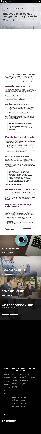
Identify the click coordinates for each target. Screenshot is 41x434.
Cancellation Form (24, 403)
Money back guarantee (14, 384)
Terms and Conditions (14, 404)
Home (4, 8)
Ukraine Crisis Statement (23, 407)
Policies (30, 375)
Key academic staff (24, 380)
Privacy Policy (15, 400)
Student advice (16, 20)
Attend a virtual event (7, 389)
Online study (22, 20)
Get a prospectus (9, 274)
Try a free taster (7, 387)
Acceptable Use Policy (15, 398)
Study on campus (24, 384)
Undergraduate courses (7, 375)
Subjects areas (7, 372)
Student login (23, 383)
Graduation (22, 381)
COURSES (7, 369)
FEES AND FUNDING (15, 369)
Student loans (15, 376)
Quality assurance (33, 372)
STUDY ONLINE (23, 369)
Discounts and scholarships (15, 378)
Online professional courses (6, 381)
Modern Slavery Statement (15, 407)
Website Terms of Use (24, 401)
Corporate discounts (14, 381)
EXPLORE (32, 369)
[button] (36, 1)
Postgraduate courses (7, 378)
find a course (7, 253)
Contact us (5, 312)
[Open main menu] (39, 1)
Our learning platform (23, 377)
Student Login (5, 414)
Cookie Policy (23, 397)
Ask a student (32, 377)
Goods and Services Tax (15, 387)
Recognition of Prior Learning (7, 385)
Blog (7, 8)
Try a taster (14, 312)
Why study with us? (24, 374)
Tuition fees (14, 374)
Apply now (6, 295)
